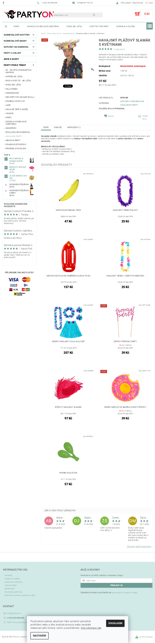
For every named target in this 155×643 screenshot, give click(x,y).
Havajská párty (14, 136)
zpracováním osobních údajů (124, 592)
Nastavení (39, 635)
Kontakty (8, 575)
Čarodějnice (12, 93)
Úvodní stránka (6, 26)
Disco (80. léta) (74, 26)
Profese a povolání (16, 148)
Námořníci (11, 128)
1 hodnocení (119, 49)
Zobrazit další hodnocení (139, 546)
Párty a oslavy (12, 53)
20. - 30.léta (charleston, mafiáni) (18, 71)
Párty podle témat (15, 65)
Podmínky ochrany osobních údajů (20, 595)
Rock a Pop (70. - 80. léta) (18, 80)
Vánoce (9, 113)
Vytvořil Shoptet (146, 637)
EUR (151, 3)
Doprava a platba (125, 26)
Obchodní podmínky (13, 592)
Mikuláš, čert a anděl (17, 109)
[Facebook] (3, 3)
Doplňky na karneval (16, 47)
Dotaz (111, 116)
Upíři (8, 105)
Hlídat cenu (145, 117)
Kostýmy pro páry (99, 26)
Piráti (17, 26)
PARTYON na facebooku (17, 622)
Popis (46, 127)
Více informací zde (91, 628)
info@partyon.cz (14, 613)
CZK (147, 3)
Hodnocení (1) (74, 127)
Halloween (11, 89)
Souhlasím (115, 623)
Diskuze (58, 127)
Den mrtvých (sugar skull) (20, 97)
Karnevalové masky (15, 41)
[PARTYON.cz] (29, 15)
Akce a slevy (11, 59)
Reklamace (10, 588)
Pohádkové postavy (16, 144)
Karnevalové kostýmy (17, 35)
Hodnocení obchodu (13, 582)
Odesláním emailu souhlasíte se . (109, 592)
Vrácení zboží (10, 585)
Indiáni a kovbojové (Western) (43, 26)
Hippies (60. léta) (14, 76)
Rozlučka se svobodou (18, 132)
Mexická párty (13, 140)
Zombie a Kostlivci (15, 101)
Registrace (138, 3)
